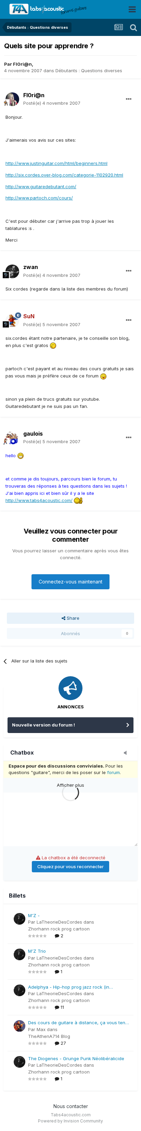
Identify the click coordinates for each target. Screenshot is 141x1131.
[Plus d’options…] (129, 99)
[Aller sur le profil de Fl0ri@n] (12, 99)
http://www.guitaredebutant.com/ (40, 186)
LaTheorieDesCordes (59, 922)
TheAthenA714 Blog (49, 1036)
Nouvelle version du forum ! (43, 725)
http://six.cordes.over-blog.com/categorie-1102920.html (64, 175)
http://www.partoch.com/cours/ (39, 198)
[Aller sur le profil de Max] (19, 1026)
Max (41, 1029)
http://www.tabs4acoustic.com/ (39, 500)
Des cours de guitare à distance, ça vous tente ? (78, 1023)
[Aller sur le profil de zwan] (12, 271)
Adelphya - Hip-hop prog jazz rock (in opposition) (68, 987)
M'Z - (34, 915)
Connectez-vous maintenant (70, 581)
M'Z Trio (37, 951)
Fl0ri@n (22, 64)
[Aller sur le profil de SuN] (12, 320)
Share (72, 618)
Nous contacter (70, 1106)
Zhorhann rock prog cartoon (59, 928)
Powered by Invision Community (70, 1120)
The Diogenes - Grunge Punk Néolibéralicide (76, 1058)
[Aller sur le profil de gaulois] (12, 438)
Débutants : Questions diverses (88, 70)
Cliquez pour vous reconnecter (70, 866)
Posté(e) (51, 103)
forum (113, 772)
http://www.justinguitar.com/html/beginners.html (56, 163)
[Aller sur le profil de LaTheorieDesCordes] (19, 919)
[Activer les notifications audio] (127, 753)
